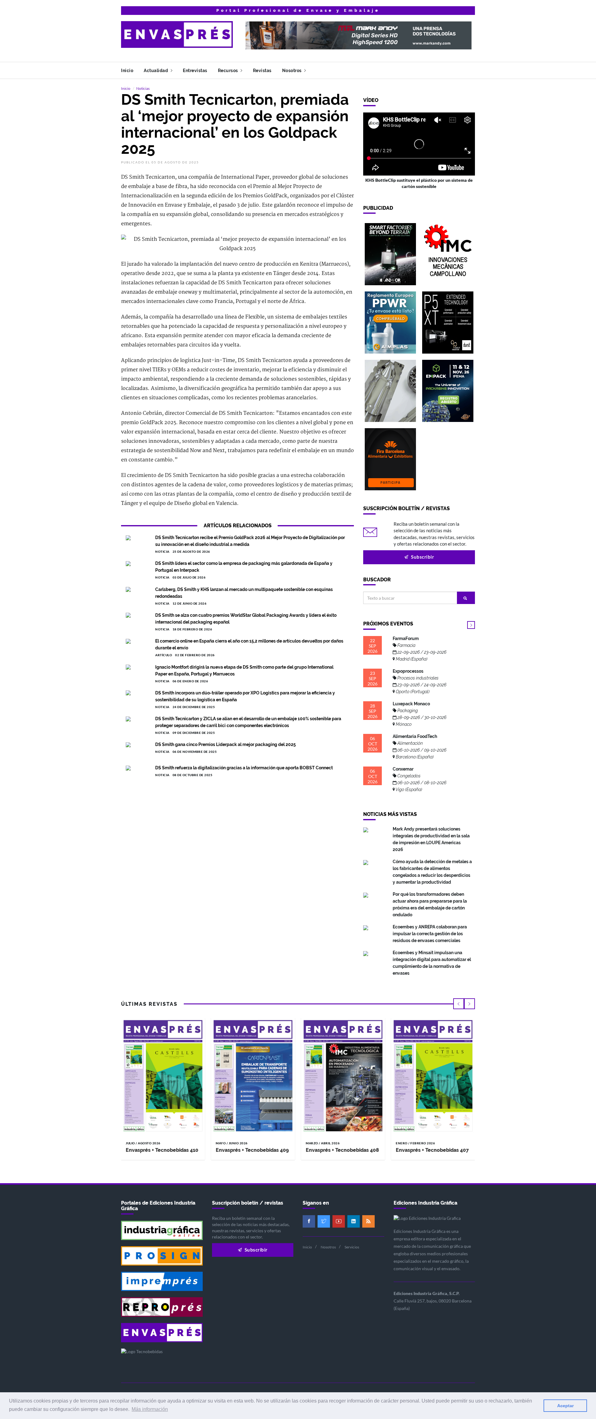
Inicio (127, 70)
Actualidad (156, 70)
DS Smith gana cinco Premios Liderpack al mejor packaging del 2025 (225, 744)
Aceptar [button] (565, 1405)
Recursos (228, 70)
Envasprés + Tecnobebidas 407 (432, 1150)
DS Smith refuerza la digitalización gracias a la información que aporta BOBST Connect (244, 767)
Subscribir (422, 557)
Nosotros (292, 70)
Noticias (143, 88)
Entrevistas (195, 70)
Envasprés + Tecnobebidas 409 (252, 1150)
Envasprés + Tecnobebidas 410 (162, 1150)
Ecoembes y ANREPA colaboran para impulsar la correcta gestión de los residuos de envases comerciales (430, 933)
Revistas (262, 70)
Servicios (352, 1247)
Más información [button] (150, 1409)
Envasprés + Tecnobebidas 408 (342, 1150)
